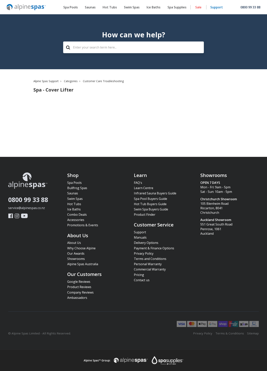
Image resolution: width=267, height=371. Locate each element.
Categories (71, 81)
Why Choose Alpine (81, 248)
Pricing (139, 275)
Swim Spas (132, 7)
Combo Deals (77, 214)
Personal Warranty (148, 264)
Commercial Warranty (150, 269)
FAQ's (138, 183)
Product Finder (144, 214)
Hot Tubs (110, 7)
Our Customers (84, 274)
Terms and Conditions (150, 259)
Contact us (142, 280)
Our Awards (75, 253)
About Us (77, 236)
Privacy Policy (143, 253)
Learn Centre (143, 188)
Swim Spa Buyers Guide (151, 209)
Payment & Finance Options (154, 248)
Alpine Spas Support (46, 81)
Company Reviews (80, 292)
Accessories (75, 220)
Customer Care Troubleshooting (103, 81)
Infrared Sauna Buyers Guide (155, 193)
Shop (73, 175)
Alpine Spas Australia (82, 264)
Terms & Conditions (229, 333)
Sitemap (253, 333)
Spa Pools (70, 7)
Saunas (90, 7)
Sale (198, 7)
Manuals (140, 237)
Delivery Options (146, 243)
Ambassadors (77, 298)
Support (216, 7)
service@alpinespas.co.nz (26, 208)
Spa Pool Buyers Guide (150, 199)
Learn (140, 175)
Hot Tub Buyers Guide (150, 204)
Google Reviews (78, 281)
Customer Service (154, 225)
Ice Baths (153, 7)
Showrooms (76, 259)
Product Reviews (79, 287)
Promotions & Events (82, 225)
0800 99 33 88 (28, 199)
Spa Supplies (177, 7)
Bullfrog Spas (77, 188)
